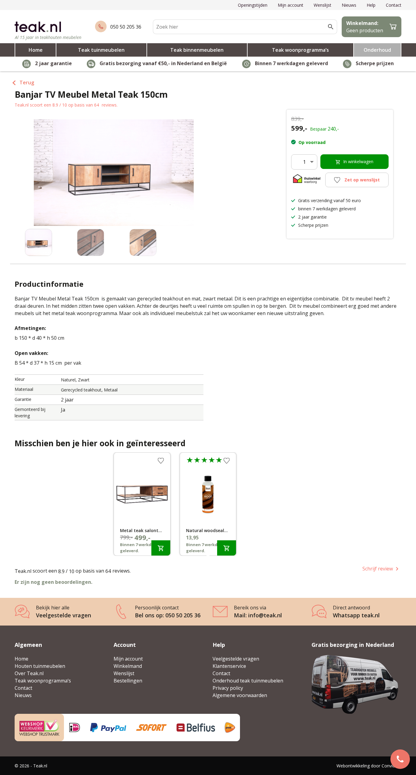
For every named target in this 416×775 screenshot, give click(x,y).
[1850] (226, 547)
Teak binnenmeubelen (197, 50)
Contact (393, 5)
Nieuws (349, 5)
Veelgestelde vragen (236, 658)
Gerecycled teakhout (81, 390)
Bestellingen (128, 680)
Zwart (84, 380)
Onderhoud (377, 50)
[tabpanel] (142, 504)
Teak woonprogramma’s (300, 50)
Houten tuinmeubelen (40, 666)
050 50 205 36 (125, 26)
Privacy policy (228, 688)
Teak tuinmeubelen (101, 50)
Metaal (111, 390)
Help (371, 5)
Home (36, 50)
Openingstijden (252, 5)
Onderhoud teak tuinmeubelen (248, 680)
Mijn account (290, 5)
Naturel (68, 380)
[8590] (160, 547)
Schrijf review (377, 568)
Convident (391, 766)
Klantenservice (229, 666)
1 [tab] (208, 557)
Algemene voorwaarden (240, 695)
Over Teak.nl (29, 673)
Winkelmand (128, 666)
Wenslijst (322, 5)
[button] (205, 175)
